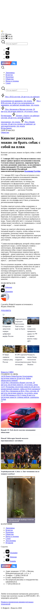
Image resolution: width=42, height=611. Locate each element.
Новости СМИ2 (7, 372)
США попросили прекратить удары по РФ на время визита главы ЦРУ (32, 333)
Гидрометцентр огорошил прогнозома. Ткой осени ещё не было (21, 324)
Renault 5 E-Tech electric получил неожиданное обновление (18, 431)
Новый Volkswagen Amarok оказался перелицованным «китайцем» (14, 440)
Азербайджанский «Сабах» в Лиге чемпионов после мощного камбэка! (20, 473)
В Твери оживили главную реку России (8, 358)
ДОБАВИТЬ (6, 310)
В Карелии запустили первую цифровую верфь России (8, 331)
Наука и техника (12, 536)
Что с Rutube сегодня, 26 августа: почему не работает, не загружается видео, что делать (18, 124)
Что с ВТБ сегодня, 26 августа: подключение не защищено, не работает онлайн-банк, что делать (21, 103)
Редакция (9, 543)
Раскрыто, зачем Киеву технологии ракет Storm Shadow (32, 359)
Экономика (10, 528)
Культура (9, 530)
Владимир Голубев (32, 171)
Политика (10, 532)
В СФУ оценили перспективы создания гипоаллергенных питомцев (21, 359)
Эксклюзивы (11, 541)
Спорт (8, 539)
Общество (5, 132)
